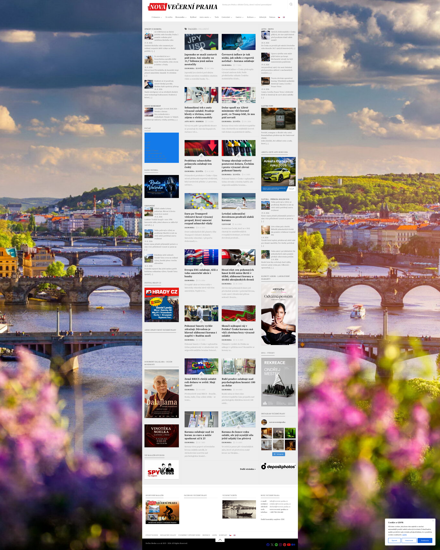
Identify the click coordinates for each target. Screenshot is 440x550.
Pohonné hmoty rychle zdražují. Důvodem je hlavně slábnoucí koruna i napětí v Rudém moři (201, 330)
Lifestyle (262, 17)
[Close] (433, 520)
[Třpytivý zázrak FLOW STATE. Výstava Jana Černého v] (290, 433)
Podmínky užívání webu (189, 535)
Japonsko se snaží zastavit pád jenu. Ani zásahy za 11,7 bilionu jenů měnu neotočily (201, 59)
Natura (272, 17)
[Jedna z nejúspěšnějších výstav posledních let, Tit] (266, 433)
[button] (278, 382)
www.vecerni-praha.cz (279, 509)
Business (200, 121)
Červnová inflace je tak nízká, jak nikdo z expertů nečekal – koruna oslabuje (238, 58)
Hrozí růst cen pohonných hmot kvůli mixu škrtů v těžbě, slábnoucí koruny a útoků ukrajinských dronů (238, 274)
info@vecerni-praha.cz (279, 501)
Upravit (394, 540)
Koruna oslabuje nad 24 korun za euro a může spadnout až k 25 (199, 435)
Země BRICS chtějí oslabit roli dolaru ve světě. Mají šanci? (200, 382)
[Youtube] (288, 544)
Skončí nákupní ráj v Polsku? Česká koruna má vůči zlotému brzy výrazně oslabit (238, 330)
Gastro (238, 17)
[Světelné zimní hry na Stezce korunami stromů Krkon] (290, 445)
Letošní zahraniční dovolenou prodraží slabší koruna (238, 217)
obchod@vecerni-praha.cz (280, 506)
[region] (410, 532)
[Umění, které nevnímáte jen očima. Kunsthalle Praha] (278, 433)
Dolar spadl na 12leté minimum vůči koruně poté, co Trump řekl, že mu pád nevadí (238, 112)
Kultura (250, 17)
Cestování (226, 17)
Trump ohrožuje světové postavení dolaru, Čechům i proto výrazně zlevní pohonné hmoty (238, 165)
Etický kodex (152, 535)
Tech (217, 17)
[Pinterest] (284, 544)
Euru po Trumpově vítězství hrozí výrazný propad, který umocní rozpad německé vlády (199, 218)
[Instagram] (280, 544)
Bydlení (193, 17)
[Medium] (292, 544)
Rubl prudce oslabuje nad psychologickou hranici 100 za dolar (238, 382)
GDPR (404, 535)
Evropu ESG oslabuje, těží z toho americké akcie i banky (201, 273)
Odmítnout (409, 540)
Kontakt (223, 535)
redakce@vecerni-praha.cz (280, 504)
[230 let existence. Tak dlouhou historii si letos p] (278, 445)
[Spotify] (276, 544)
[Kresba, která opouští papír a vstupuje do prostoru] (266, 445)
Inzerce (206, 535)
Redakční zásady (168, 535)
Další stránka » (248, 469)
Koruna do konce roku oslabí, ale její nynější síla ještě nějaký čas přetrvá (237, 435)
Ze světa (168, 17)
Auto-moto (204, 17)
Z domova (156, 17)
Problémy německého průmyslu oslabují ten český (198, 164)
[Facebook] (268, 544)
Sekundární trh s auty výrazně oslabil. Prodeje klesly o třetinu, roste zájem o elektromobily (199, 112)
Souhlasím (425, 540)
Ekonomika (179, 17)
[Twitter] (272, 544)
